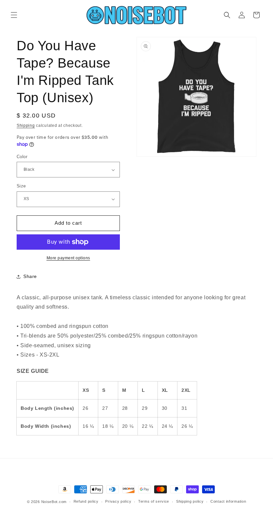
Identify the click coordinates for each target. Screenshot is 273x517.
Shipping (26, 125)
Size (21, 185)
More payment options (68, 258)
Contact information (228, 501)
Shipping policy (190, 501)
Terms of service (153, 501)
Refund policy (86, 501)
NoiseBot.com (54, 502)
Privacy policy (118, 501)
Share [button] (30, 276)
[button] (14, 15)
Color (22, 156)
